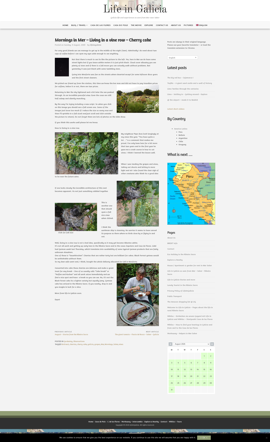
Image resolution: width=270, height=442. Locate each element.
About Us (176, 25)
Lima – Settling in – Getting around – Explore (187, 94)
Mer (102, 344)
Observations (79, 341)
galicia (91, 344)
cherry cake (82, 344)
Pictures (188, 25)
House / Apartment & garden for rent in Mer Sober (189, 265)
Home (65, 25)
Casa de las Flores (101, 25)
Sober (115, 344)
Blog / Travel (78, 25)
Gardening (68, 341)
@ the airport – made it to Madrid (182, 100)
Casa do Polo (120, 25)
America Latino (180, 128)
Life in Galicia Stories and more (181, 279)
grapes (97, 344)
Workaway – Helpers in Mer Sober (182, 333)
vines (121, 344)
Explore (149, 25)
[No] (266, 437)
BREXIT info (172, 243)
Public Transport (174, 296)
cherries (73, 344)
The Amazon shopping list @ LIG (181, 301)
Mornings (109, 344)
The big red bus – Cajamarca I (180, 77)
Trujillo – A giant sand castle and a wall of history (189, 83)
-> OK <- (204, 438)
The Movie (136, 25)
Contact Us (162, 25)
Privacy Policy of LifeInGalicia (180, 291)
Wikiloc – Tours (175, 421)
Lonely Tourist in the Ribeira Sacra (182, 285)
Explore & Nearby (175, 260)
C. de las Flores (113, 421)
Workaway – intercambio (132, 421)
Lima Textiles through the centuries (183, 88)
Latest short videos (175, 109)
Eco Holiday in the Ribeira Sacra (181, 254)
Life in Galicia (135, 9)
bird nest (65, 344)
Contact (170, 249)
